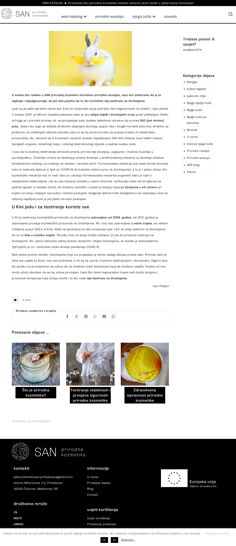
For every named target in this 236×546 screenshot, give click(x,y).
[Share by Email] (104, 316)
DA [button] (104, 540)
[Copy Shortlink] (113, 316)
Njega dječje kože (199, 103)
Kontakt (92, 494)
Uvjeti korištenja (98, 518)
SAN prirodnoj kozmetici (61, 95)
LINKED (18, 524)
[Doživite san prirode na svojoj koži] (24, 13)
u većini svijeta (141, 223)
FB (15, 512)
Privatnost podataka (101, 524)
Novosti (192, 130)
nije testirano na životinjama (107, 278)
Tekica (191, 172)
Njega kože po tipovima (197, 120)
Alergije (192, 82)
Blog (90, 489)
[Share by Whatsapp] (95, 316)
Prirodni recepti (198, 151)
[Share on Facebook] (67, 316)
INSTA (18, 518)
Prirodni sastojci (198, 158)
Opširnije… (128, 539)
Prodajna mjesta (99, 483)
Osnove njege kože (200, 144)
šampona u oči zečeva (141, 187)
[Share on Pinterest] (85, 316)
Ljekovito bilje (196, 96)
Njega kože (194, 110)
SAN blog (193, 165)
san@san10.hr (192, 49)
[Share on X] (76, 316)
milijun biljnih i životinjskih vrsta (112, 114)
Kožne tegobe (196, 89)
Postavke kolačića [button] (217, 533)
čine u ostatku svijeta (40, 235)
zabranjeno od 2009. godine (111, 217)
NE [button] (114, 540)
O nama (26, 300)
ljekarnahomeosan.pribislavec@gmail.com (43, 477)
